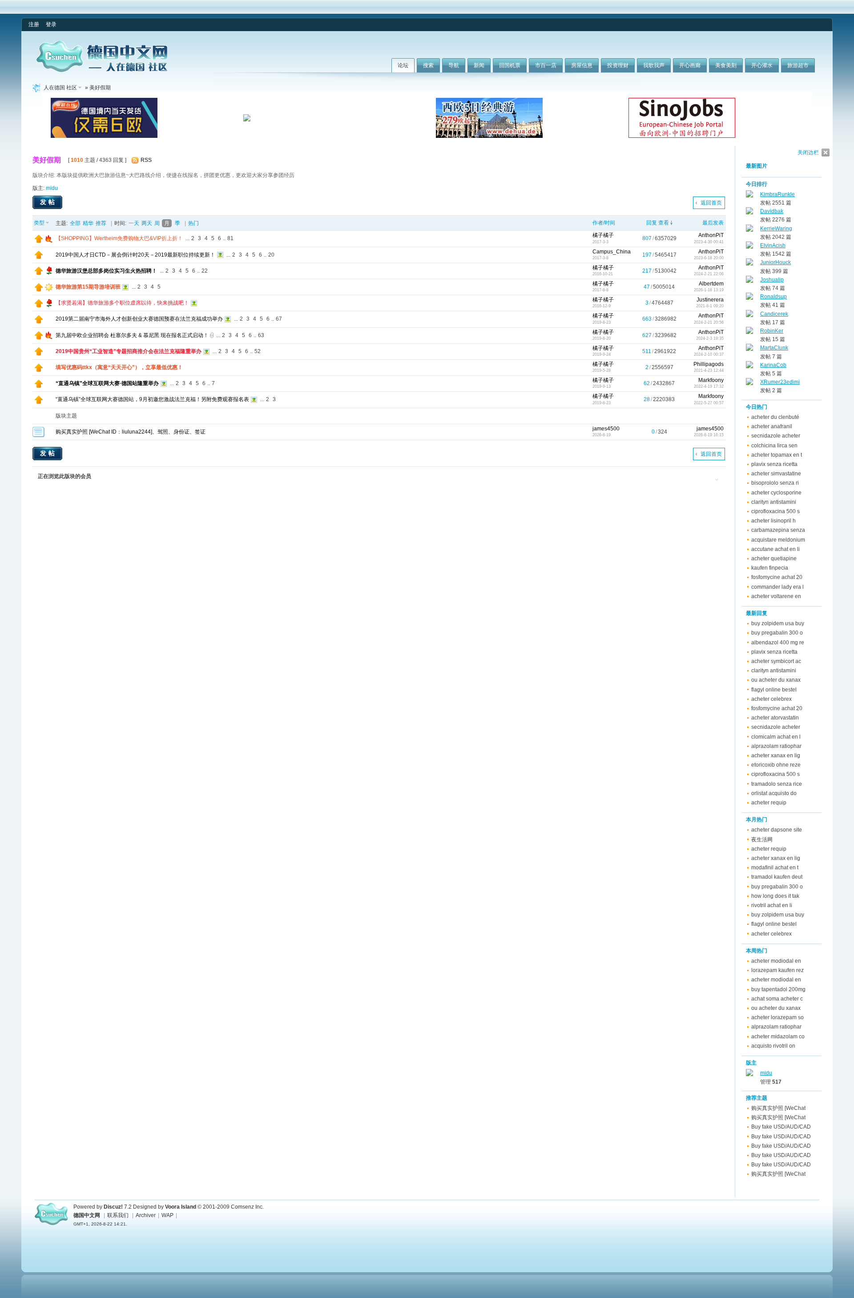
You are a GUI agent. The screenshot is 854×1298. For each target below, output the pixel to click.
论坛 (403, 65)
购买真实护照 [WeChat (778, 1108)
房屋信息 (581, 65)
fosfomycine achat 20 (776, 577)
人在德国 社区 (60, 87)
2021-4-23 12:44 (709, 370)
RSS (146, 160)
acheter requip (768, 803)
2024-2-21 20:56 (709, 322)
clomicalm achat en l (776, 737)
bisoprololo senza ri (775, 483)
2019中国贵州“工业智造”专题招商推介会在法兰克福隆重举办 (128, 351)
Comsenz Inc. (247, 1207)
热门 (193, 223)
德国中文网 (86, 1215)
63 (261, 335)
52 (257, 351)
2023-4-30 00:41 (709, 242)
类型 (39, 223)
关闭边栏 (808, 152)
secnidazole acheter (775, 436)
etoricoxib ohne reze (776, 765)
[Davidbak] (749, 212)
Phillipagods (708, 364)
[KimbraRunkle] (749, 196)
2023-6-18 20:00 (709, 258)
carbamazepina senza (778, 530)
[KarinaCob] (749, 366)
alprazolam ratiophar (776, 746)
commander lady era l (777, 587)
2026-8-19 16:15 (709, 435)
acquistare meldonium (778, 540)
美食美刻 (726, 65)
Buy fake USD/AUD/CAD (781, 1127)
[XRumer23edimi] (749, 383)
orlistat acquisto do (774, 793)
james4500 (606, 429)
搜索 (428, 65)
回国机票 (509, 65)
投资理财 (617, 65)
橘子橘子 (603, 235)
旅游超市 (798, 65)
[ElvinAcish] (749, 247)
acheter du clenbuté (775, 417)
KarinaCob (773, 365)
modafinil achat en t (774, 867)
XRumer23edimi (780, 382)
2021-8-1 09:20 (710, 306)
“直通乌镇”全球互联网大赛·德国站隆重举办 (107, 383)
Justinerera (710, 300)
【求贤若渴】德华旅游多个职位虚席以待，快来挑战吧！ (122, 303)
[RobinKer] (749, 332)
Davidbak (771, 211)
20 (271, 255)
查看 (663, 223)
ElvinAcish (773, 245)
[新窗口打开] (39, 241)
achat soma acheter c (777, 999)
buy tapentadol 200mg (778, 989)
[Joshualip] (749, 281)
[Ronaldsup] (749, 298)
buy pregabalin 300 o (777, 633)
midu (52, 188)
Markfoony (711, 380)
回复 (651, 223)
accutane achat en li (775, 549)
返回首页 (711, 203)
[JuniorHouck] (749, 264)
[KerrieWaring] (749, 230)
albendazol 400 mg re (777, 642)
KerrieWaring (776, 228)
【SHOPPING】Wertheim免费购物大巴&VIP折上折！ (119, 238)
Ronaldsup (773, 296)
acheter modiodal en (776, 961)
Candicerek (774, 314)
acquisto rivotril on (773, 1046)
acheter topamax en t (776, 455)
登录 (51, 24)
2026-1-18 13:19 (709, 290)
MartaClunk (774, 348)
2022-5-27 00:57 (709, 403)
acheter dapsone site (776, 830)
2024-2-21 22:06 (709, 274)
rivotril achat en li (771, 905)
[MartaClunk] (749, 349)
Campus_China (611, 252)
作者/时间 (603, 223)
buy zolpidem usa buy (777, 623)
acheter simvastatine (776, 473)
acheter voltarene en (776, 596)
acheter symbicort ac (776, 661)
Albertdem (711, 284)
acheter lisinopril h (773, 521)
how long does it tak (775, 896)
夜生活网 (762, 839)
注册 (33, 24)
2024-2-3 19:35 (710, 338)
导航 (453, 65)
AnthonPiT (711, 235)
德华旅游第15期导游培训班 (88, 287)
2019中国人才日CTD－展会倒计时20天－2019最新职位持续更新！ (135, 255)
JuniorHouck (775, 262)
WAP (167, 1215)
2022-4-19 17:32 (709, 386)
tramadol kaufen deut (776, 877)
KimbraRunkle (777, 194)
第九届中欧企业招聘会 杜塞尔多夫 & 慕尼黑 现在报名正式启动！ (132, 335)
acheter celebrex (771, 699)
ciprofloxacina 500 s (775, 511)
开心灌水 (762, 65)
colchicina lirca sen (774, 445)
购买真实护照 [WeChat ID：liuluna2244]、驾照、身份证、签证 (130, 432)
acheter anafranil (771, 426)
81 (230, 238)
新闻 (479, 65)
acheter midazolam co (778, 1036)
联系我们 (118, 1215)
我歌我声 (654, 65)
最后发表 (713, 223)
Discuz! (113, 1207)
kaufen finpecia (769, 568)
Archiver (146, 1215)
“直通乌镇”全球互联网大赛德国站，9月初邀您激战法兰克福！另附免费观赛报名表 (152, 399)
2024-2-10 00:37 (709, 354)
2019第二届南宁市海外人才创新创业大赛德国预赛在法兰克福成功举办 (139, 319)
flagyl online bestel (774, 690)
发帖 (48, 201)
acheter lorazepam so (777, 1017)
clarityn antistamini (773, 502)
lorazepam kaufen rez (777, 970)
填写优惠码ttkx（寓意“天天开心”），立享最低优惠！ (119, 367)
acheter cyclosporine (776, 493)
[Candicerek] (749, 315)
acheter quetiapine (774, 558)
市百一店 (545, 65)
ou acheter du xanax (776, 680)
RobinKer (771, 331)
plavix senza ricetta (774, 464)
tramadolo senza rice (776, 784)
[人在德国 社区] (101, 70)
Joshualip (772, 280)
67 (279, 319)
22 (204, 271)
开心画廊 (690, 65)
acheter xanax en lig (775, 755)
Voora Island (180, 1207)
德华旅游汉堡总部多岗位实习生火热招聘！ (106, 271)
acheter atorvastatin (775, 718)
